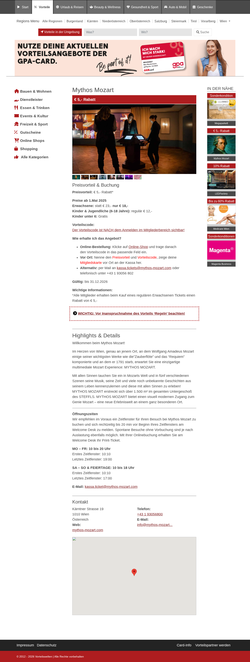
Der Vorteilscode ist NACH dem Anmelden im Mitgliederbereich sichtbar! (128, 230)
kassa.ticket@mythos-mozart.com (111, 487)
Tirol (194, 21)
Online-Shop (138, 247)
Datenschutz (46, 645)
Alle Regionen (52, 21)
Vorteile (44, 7)
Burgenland (75, 21)
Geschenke (205, 7)
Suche (204, 32)
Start (25, 7)
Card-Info (184, 645)
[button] (134, 572)
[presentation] (76, 139)
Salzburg (160, 21)
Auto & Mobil (178, 7)
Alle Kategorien (34, 157)
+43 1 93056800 (150, 514)
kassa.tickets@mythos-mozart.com (144, 268)
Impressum (25, 645)
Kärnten (92, 21)
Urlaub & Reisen (72, 7)
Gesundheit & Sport (144, 7)
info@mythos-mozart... (154, 525)
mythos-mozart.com (87, 530)
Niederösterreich (113, 21)
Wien (224, 21)
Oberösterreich (140, 21)
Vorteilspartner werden (212, 645)
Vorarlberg (208, 21)
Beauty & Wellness (107, 7)
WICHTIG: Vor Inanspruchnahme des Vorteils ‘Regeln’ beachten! (131, 313)
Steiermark (178, 21)
